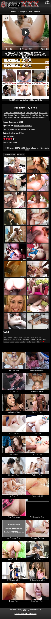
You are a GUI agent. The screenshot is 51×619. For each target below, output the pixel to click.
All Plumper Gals (13, 538)
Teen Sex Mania (19, 113)
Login (47, 1)
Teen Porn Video (14, 517)
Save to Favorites (32, 148)
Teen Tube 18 (14, 454)
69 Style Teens (37, 559)
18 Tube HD (13, 391)
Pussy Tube (13, 601)
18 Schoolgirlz (13, 433)
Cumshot (22, 341)
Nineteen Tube (13, 475)
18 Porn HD (13, 496)
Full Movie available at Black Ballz (25, 100)
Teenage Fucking (37, 538)
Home (13, 11)
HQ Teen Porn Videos (37, 580)
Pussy (32, 337)
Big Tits (29, 341)
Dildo (44, 339)
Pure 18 (16, 115)
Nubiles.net (8, 113)
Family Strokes (14, 117)
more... (43, 341)
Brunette (26, 337)
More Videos (27, 126)
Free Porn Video (14, 370)
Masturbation (7, 339)
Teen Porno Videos (37, 370)
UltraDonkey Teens (14, 412)
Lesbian (33, 339)
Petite (17, 341)
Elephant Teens (37, 391)
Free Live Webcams (39, 117)
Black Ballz (18, 126)
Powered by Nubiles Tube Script (25, 614)
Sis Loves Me (26, 117)
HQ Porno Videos (13, 580)
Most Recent (34, 11)
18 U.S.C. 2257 (25, 610)
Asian (12, 341)
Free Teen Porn (37, 601)
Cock (33, 341)
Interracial (16, 133)
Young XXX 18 (37, 496)
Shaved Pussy (17, 339)
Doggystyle (26, 339)
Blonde (16, 337)
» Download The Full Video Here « (25, 55)
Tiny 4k (38, 115)
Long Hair (38, 337)
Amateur (39, 339)
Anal (20, 337)
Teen (22, 133)
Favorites (20, 155)
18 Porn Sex (37, 454)
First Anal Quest (32, 113)
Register (47, 3)
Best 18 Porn (37, 412)
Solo (38, 341)
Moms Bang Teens (27, 115)
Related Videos (9, 155)
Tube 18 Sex (37, 475)
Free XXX (37, 433)
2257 (23, 148)
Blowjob (10, 337)
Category (22, 11)
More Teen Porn (14, 559)
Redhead (6, 341)
